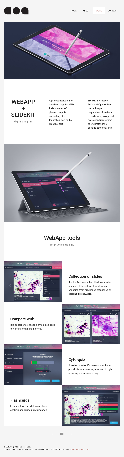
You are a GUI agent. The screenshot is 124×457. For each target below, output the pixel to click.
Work (99, 11)
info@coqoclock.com (79, 449)
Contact (112, 11)
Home (74, 11)
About (86, 11)
